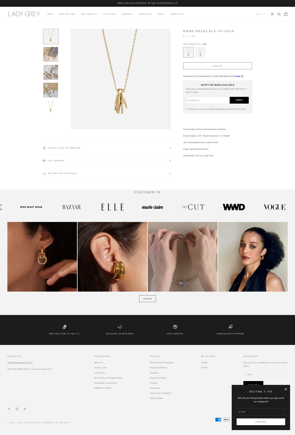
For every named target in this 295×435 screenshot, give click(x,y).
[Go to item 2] (50, 54)
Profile (204, 367)
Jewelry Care (100, 367)
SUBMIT (239, 100)
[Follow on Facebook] (8, 408)
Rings (161, 14)
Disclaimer (155, 388)
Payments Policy (158, 378)
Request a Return (158, 367)
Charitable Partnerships (105, 383)
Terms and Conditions (160, 393)
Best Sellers (67, 14)
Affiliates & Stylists (103, 388)
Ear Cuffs (109, 14)
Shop (50, 14)
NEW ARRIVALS (89, 14)
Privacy (153, 383)
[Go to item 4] (50, 90)
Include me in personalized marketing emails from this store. (217, 109)
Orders (204, 362)
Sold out (217, 66)
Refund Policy (156, 398)
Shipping (154, 373)
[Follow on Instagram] (16, 408)
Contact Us (99, 373)
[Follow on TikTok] (24, 408)
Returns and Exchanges (161, 362)
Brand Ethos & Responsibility (108, 378)
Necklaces (145, 14)
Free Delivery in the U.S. (64, 334)
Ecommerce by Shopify (55, 423)
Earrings (127, 14)
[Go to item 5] (50, 108)
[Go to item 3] (50, 72)
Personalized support (230, 334)
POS (33, 423)
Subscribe (260, 422)
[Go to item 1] (50, 36)
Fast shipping (175, 334)
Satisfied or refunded (120, 334)
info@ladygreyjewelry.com (20, 362)
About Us (98, 362)
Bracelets (177, 14)
